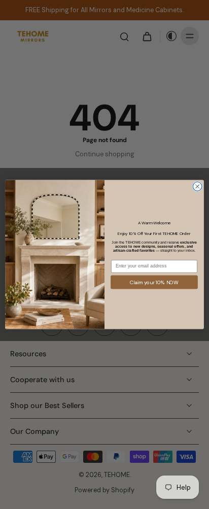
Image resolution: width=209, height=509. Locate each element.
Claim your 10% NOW (154, 282)
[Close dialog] (197, 186)
